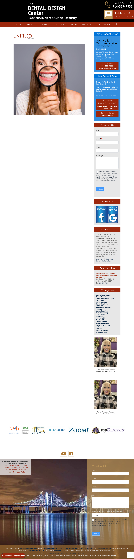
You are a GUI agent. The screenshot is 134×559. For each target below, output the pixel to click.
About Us (31, 24)
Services (45, 24)
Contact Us (105, 24)
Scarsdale (57, 550)
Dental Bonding (102, 297)
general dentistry (87, 548)
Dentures (99, 306)
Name (99, 131)
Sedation (99, 329)
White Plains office (104, 548)
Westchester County (36, 550)
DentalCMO (81, 555)
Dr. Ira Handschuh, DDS (28, 548)
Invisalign (99, 316)
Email (99, 139)
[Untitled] (49, 79)
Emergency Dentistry (103, 307)
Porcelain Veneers (102, 323)
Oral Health (100, 320)
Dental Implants (102, 304)
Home (19, 24)
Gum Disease (100, 314)
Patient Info (88, 24)
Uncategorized (101, 332)
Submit (100, 189)
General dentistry (102, 311)
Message (99, 156)
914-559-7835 (123, 6)
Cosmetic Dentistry (103, 295)
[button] (116, 24)
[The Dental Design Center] (51, 10)
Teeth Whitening (102, 330)
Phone (99, 147)
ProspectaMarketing (108, 555)
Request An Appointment (14, 556)
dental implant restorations (67, 548)
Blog (74, 24)
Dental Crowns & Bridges (105, 299)
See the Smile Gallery (103, 261)
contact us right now (108, 106)
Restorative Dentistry (103, 325)
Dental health (101, 300)
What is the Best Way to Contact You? (108, 512)
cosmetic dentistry (50, 548)
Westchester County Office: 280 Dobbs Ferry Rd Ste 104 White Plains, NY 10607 (16, 467)
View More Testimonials (104, 259)
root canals (100, 327)
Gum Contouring (102, 313)
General (99, 309)
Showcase (60, 24)
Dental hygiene (101, 302)
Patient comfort (101, 321)
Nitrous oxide (100, 318)
